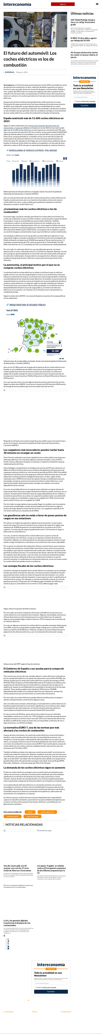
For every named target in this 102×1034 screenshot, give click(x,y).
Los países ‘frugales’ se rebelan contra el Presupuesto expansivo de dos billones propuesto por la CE (51, 869)
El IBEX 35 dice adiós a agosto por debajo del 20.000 (84, 39)
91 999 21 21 (64, 1020)
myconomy (7, 1016)
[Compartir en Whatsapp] (8, 945)
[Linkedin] (97, 1001)
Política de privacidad (88, 101)
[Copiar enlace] (8, 949)
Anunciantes (8, 1019)
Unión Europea (32, 816)
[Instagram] (91, 1001)
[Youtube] (85, 1001)
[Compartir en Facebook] (8, 939)
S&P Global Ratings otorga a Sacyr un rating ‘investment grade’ (83, 22)
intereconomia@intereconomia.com (72, 1017)
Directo (63, 4)
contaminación (12, 816)
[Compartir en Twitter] (8, 941)
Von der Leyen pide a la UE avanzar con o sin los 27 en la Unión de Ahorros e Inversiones (17, 868)
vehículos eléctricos (28, 227)
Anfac (30, 812)
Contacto (35, 1016)
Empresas (9, 72)
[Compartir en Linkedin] (8, 943)
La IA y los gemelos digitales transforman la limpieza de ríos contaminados (17, 922)
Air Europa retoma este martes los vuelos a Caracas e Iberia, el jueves (84, 54)
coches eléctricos (47, 812)
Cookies (35, 1026)
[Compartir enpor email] (8, 947)
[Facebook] (79, 1001)
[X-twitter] (73, 1001)
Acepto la (85, 101)
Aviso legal (35, 1019)
